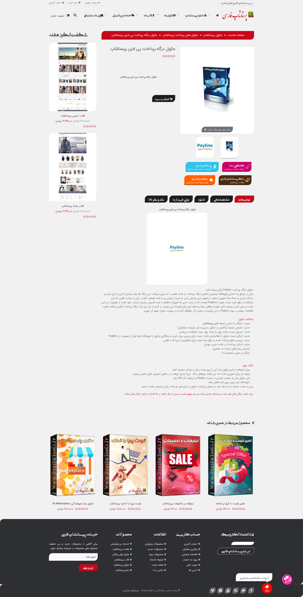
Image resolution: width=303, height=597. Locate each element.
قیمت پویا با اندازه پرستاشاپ (125, 504)
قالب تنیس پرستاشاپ (73, 116)
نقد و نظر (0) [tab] (156, 199)
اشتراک (88, 567)
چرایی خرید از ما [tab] (181, 199)
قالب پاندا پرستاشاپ (73, 206)
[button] (75, 15)
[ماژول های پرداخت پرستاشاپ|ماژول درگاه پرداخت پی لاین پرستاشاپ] (205, 147)
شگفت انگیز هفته (68, 33)
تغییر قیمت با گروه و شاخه (230, 504)
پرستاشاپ (208, 323)
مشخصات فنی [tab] (221, 199)
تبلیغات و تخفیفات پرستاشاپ (178, 504)
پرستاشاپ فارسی (131, 590)
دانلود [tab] (201, 199)
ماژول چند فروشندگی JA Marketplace (72, 504)
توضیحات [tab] (244, 199)
